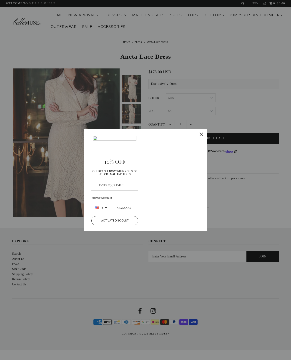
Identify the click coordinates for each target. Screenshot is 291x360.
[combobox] (101, 207)
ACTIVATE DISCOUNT (115, 220)
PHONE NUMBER (101, 198)
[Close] (201, 134)
